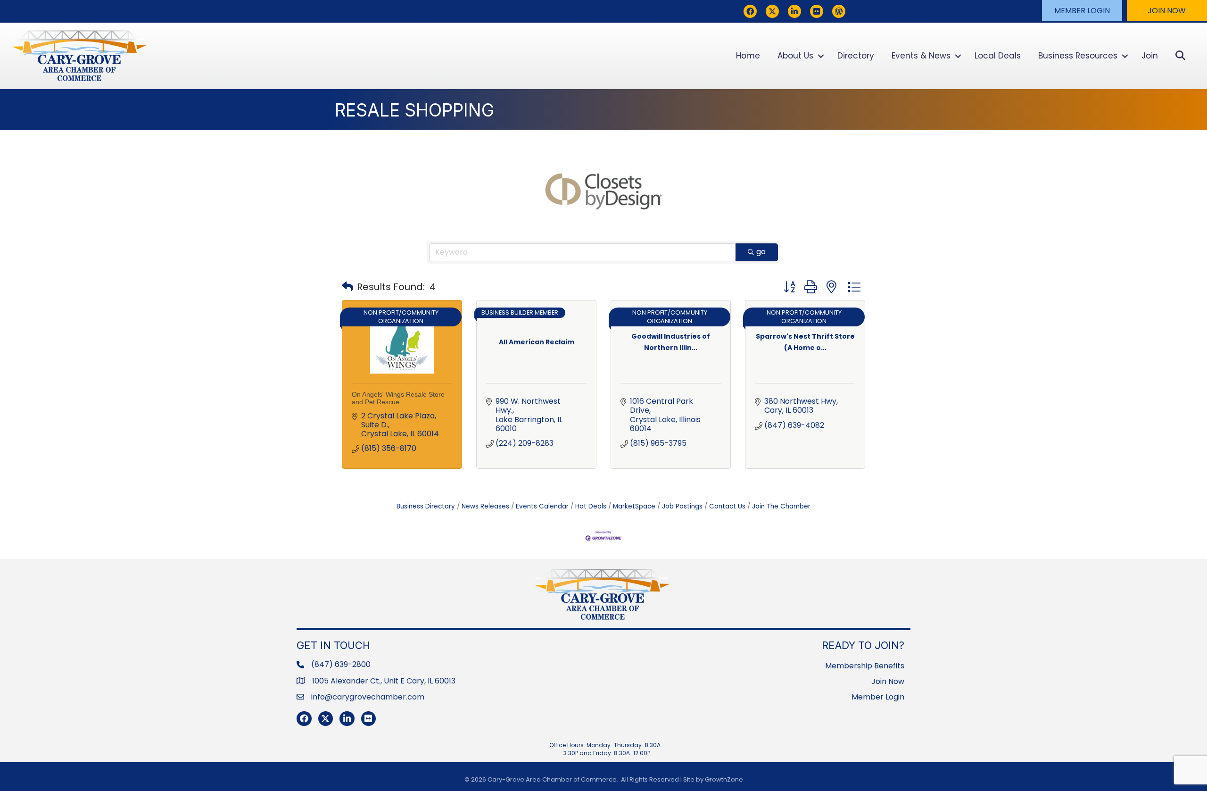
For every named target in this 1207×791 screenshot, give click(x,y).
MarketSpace (634, 506)
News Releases (485, 506)
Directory (855, 55)
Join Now (887, 681)
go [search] (761, 251)
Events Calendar (542, 506)
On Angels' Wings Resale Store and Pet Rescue (398, 398)
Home (748, 55)
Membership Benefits (864, 665)
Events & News (921, 55)
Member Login (878, 696)
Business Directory (426, 506)
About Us (795, 55)
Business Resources (1077, 55)
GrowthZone (724, 779)
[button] (1082, 10)
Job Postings (682, 506)
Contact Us (727, 506)
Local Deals (998, 55)
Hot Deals (590, 506)
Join (1149, 55)
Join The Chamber (781, 506)
